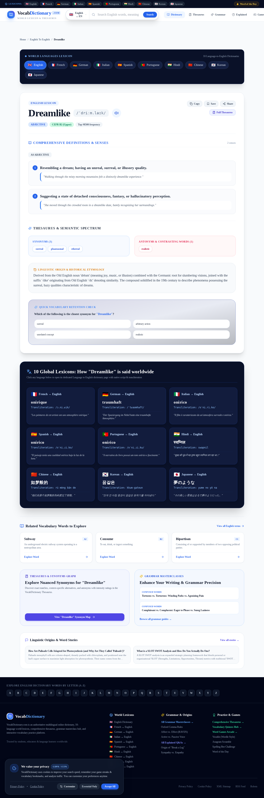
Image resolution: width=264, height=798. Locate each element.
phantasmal (57, 248)
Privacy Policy (186, 786)
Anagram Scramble (221, 741)
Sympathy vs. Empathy (172, 752)
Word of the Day (220, 751)
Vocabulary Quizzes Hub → (227, 727)
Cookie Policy (205, 786)
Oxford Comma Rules (172, 727)
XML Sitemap (224, 786)
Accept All (110, 786)
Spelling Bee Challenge (223, 746)
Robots (253, 786)
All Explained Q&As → (173, 742)
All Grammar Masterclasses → (177, 722)
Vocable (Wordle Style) (223, 736)
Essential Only (89, 786)
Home (23, 39)
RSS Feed (240, 786)
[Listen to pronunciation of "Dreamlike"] (116, 113)
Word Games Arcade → (224, 731)
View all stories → (229, 640)
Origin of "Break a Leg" (173, 747)
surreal (39, 248)
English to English (40, 39)
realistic (145, 248)
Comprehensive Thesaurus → (228, 722)
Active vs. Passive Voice (173, 736)
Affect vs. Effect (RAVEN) (174, 731)
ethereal (75, 248)
